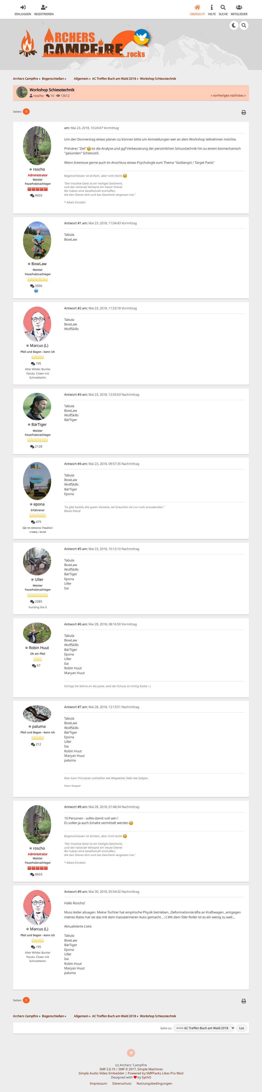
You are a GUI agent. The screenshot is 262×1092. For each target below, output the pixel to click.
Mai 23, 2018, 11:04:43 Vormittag (100, 223)
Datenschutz (122, 1083)
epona (39, 504)
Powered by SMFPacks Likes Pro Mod (155, 1073)
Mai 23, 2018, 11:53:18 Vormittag (100, 308)
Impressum (98, 1083)
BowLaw (39, 263)
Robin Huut (39, 647)
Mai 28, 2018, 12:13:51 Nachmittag (101, 707)
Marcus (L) (39, 345)
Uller (39, 579)
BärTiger (39, 424)
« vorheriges (220, 95)
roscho (38, 95)
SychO (146, 1077)
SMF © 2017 (127, 1069)
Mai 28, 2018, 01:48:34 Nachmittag (101, 807)
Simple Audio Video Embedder (101, 1073)
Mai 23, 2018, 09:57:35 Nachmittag (101, 464)
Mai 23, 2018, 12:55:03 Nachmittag (101, 394)
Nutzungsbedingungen (154, 1083)
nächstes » (238, 95)
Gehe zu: (166, 1028)
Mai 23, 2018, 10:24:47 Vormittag (91, 128)
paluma (39, 726)
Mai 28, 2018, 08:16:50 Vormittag (100, 624)
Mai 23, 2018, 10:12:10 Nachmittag (101, 549)
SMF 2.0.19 (107, 1069)
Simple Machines (150, 1069)
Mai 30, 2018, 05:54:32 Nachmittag (101, 891)
